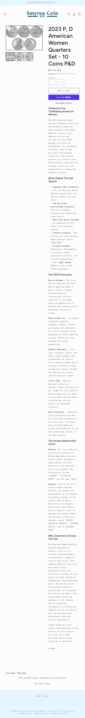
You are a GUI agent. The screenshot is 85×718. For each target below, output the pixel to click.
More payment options (63, 103)
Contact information (60, 713)
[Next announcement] (80, 2)
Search (39, 696)
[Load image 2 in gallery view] (19, 56)
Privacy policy (54, 711)
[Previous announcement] (4, 2)
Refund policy (68, 711)
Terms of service (42, 713)
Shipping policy (26, 713)
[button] (4, 14)
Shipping (51, 73)
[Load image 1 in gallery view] (10, 56)
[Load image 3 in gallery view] (29, 56)
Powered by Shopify (38, 711)
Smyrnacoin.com (23, 711)
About (46, 696)
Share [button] (53, 648)
